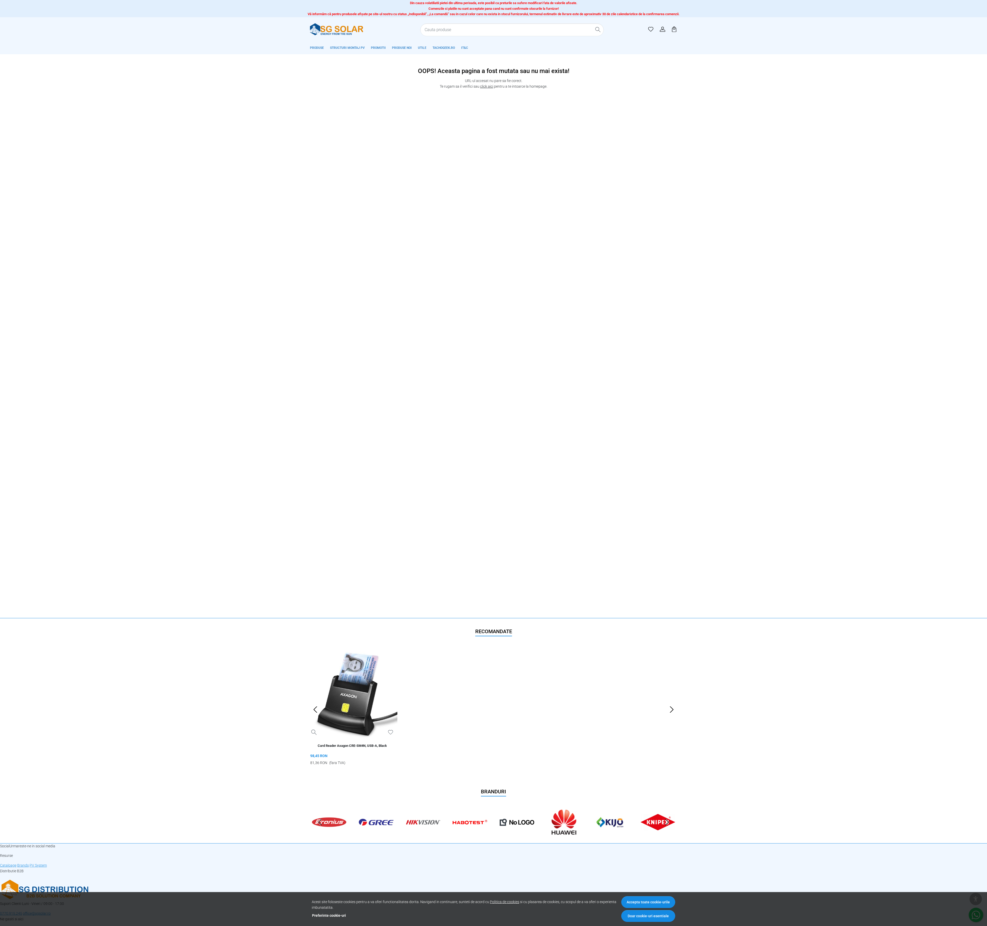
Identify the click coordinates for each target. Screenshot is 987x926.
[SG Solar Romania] (343, 29)
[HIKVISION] (423, 832)
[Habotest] (470, 832)
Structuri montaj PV (347, 48)
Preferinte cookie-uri (329, 915)
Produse (317, 48)
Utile (422, 48)
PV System (38, 865)
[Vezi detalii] (314, 732)
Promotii (378, 48)
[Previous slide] (315, 709)
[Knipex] (658, 832)
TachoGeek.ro (444, 48)
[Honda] (517, 832)
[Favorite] (651, 29)
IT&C (464, 48)
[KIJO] (611, 832)
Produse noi (402, 48)
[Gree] (376, 832)
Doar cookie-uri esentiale (648, 916)
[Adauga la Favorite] (390, 732)
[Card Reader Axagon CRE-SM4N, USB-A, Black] (352, 694)
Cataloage (8, 865)
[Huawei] (564, 832)
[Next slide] (672, 709)
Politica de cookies (504, 902)
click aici (486, 86)
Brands (23, 865)
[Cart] (674, 29)
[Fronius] (329, 832)
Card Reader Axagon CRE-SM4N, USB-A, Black (352, 746)
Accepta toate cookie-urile (648, 902)
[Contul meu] (662, 29)
